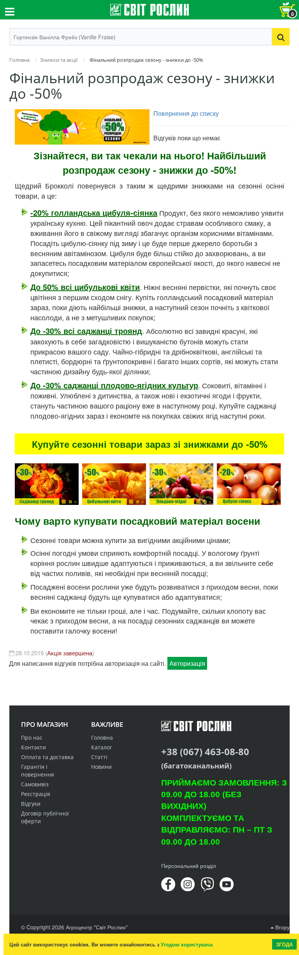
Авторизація (187, 663)
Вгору (282, 927)
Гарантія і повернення (37, 770)
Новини (101, 766)
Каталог (101, 747)
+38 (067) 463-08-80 (205, 751)
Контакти (33, 747)
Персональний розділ (188, 865)
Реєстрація (35, 794)
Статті (99, 757)
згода (284, 944)
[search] (281, 36)
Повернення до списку (186, 113)
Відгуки (30, 803)
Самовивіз (35, 784)
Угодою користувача (187, 944)
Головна (102, 737)
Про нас (31, 737)
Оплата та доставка (47, 757)
